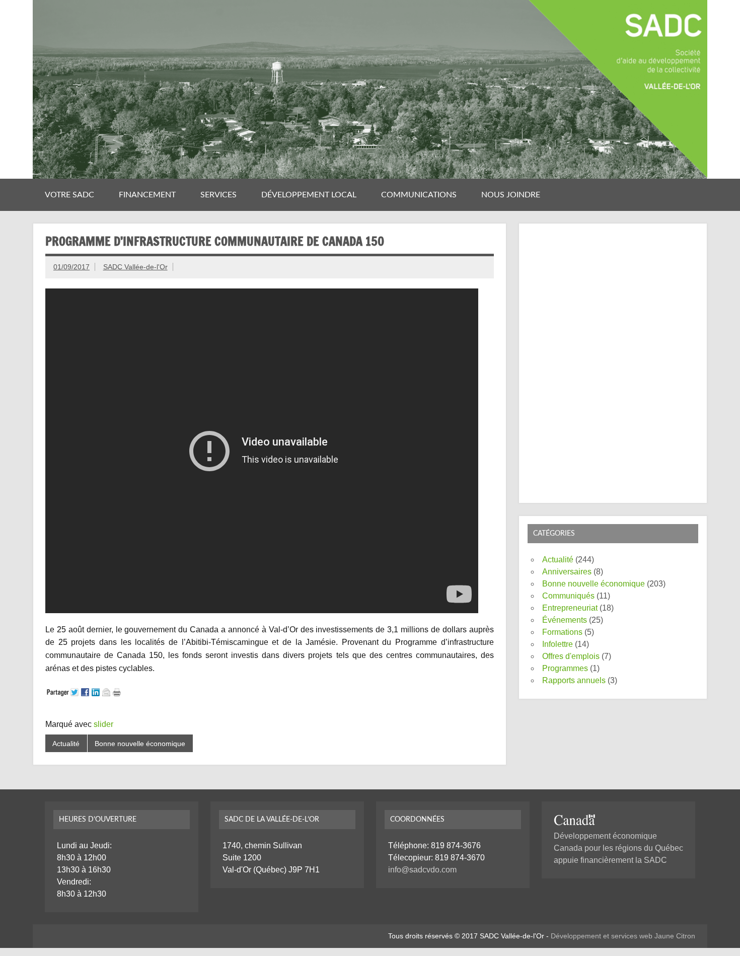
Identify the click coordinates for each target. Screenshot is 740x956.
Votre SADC (69, 195)
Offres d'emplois (571, 656)
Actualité (66, 744)
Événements (564, 620)
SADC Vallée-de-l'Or (135, 267)
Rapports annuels (574, 680)
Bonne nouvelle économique (140, 744)
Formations (562, 632)
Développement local (308, 195)
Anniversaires (566, 571)
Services (218, 195)
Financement (147, 195)
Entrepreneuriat (570, 608)
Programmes (565, 668)
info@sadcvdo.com (422, 869)
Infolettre (557, 644)
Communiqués (568, 596)
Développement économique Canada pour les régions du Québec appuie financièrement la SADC (618, 848)
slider (103, 724)
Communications (419, 195)
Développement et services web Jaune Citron (623, 936)
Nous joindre (510, 195)
